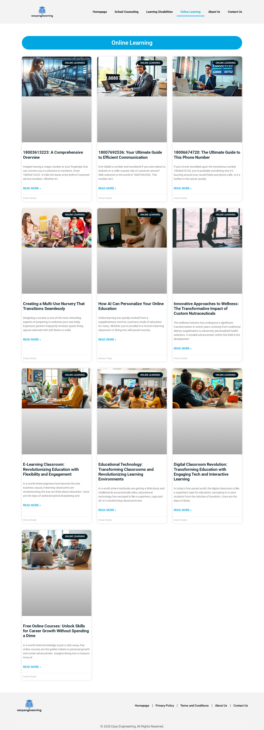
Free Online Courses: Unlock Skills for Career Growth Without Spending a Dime (56, 631)
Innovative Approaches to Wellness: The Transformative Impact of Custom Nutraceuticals (206, 308)
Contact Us (235, 12)
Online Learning (191, 12)
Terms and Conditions (194, 705)
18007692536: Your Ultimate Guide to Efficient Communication (130, 155)
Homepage (100, 12)
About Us (214, 12)
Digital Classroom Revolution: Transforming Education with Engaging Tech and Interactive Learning (201, 471)
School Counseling (127, 12)
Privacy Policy (165, 705)
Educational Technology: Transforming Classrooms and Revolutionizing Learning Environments (126, 471)
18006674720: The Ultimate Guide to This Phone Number (207, 155)
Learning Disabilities (159, 12)
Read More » (32, 188)
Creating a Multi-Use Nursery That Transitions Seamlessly (54, 306)
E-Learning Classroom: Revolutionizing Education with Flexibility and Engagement (51, 469)
